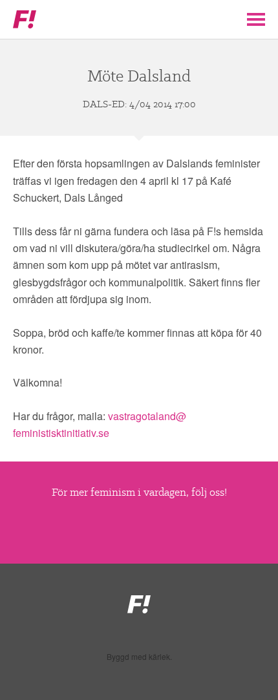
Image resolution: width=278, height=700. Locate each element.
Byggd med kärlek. (139, 656)
